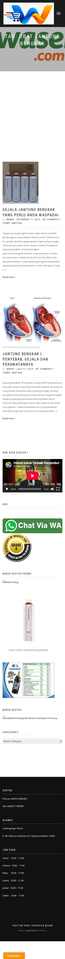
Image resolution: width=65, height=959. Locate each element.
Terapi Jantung (12, 223)
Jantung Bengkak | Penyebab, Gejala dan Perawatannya (25, 359)
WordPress (42, 930)
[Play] (7, 489)
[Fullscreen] (58, 489)
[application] (32, 475)
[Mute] (52, 489)
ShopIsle (22, 930)
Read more (8, 277)
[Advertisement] (32, 105)
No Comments (51, 219)
